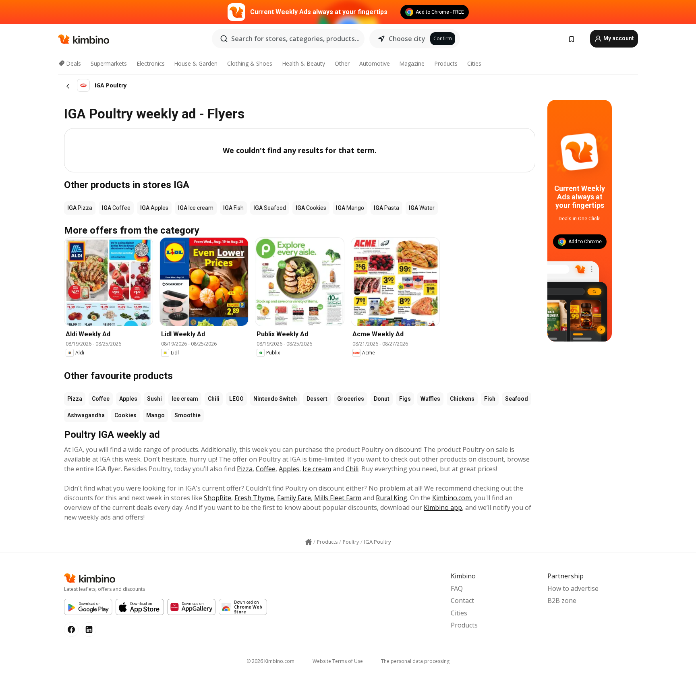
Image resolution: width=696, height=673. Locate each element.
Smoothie (187, 415)
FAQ (457, 588)
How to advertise (573, 588)
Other (342, 63)
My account (618, 38)
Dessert (317, 399)
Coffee (101, 399)
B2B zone (561, 600)
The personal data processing (415, 661)
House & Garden (196, 63)
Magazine (412, 63)
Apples (128, 399)
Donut (381, 399)
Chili (214, 399)
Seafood (516, 399)
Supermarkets (109, 63)
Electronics (151, 63)
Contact (462, 600)
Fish (489, 399)
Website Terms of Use (338, 661)
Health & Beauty (303, 63)
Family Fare (294, 497)
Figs (405, 399)
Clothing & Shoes (249, 63)
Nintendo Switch (275, 399)
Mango (155, 415)
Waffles (430, 399)
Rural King (391, 497)
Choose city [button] (407, 38)
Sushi (154, 399)
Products (446, 63)
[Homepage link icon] (308, 542)
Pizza (74, 399)
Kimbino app (443, 507)
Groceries (350, 399)
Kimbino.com (451, 497)
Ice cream (185, 399)
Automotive (374, 63)
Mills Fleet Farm (337, 497)
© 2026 (270, 661)
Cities (474, 63)
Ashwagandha (86, 415)
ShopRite (217, 497)
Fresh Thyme (254, 497)
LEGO (236, 399)
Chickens (462, 399)
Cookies (125, 415)
